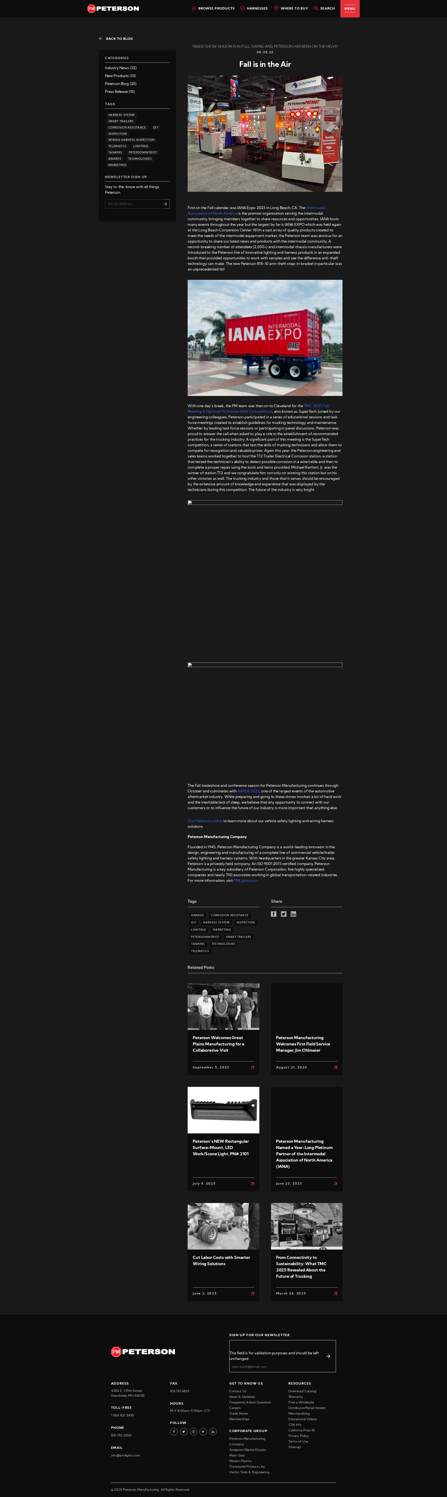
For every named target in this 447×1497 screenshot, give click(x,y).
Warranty (295, 1397)
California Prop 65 (301, 1430)
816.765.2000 (121, 1435)
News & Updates (242, 1397)
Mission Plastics (240, 1461)
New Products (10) (120, 76)
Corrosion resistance (127, 128)
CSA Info (294, 1425)
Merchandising (299, 1414)
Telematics (117, 146)
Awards (114, 159)
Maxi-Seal (236, 1455)
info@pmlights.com (125, 1455)
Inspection (117, 134)
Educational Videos (302, 1419)
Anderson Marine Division (247, 1450)
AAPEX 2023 (248, 791)
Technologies (140, 159)
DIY (155, 128)
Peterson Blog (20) (120, 84)
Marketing (117, 165)
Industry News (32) (121, 68)
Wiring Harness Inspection (131, 140)
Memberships (239, 1419)
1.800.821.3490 (122, 1415)
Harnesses (257, 8)
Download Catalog (302, 1391)
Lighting (140, 146)
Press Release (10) (120, 92)
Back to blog (119, 39)
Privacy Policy (298, 1436)
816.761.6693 (179, 1391)
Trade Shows (238, 1414)
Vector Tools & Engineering (249, 1472)
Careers (235, 1408)
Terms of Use (298, 1441)
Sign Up (166, 204)
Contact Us (237, 1391)
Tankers (115, 153)
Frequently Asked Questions (250, 1402)
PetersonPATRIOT (143, 153)
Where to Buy (294, 8)
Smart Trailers (121, 121)
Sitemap (294, 1447)
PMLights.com (246, 881)
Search (327, 8)
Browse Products (216, 8)
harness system (121, 115)
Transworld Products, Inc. (247, 1467)
